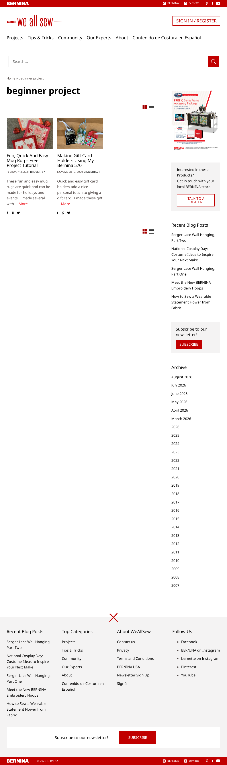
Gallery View (145, 107)
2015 (175, 518)
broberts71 (38, 172)
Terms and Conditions (135, 658)
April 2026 (179, 410)
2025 (175, 435)
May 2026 (179, 401)
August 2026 (181, 377)
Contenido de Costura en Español (167, 38)
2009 (175, 568)
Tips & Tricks (41, 38)
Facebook (189, 641)
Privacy (123, 650)
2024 (175, 443)
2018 (175, 493)
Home (11, 78)
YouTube (188, 675)
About (122, 38)
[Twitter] (18, 213)
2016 (175, 510)
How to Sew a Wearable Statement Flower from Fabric (191, 302)
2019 (175, 485)
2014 (175, 527)
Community (70, 38)
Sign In (123, 683)
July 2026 (178, 385)
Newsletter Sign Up (133, 675)
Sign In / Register (196, 21)
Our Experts (99, 38)
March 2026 (181, 418)
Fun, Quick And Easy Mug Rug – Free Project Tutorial (27, 160)
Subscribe (189, 344)
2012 (175, 543)
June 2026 (179, 393)
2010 (175, 560)
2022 (175, 460)
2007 (175, 585)
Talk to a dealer (196, 200)
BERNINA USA (128, 666)
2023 (175, 452)
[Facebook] (7, 213)
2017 (175, 502)
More (23, 203)
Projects (15, 38)
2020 (175, 477)
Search (213, 61)
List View (151, 107)
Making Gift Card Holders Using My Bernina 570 (75, 160)
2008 (175, 577)
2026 (175, 426)
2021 (175, 468)
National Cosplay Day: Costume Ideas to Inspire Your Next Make (192, 254)
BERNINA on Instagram (200, 650)
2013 (175, 535)
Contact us (126, 641)
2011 (175, 552)
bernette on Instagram (200, 658)
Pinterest (188, 666)
